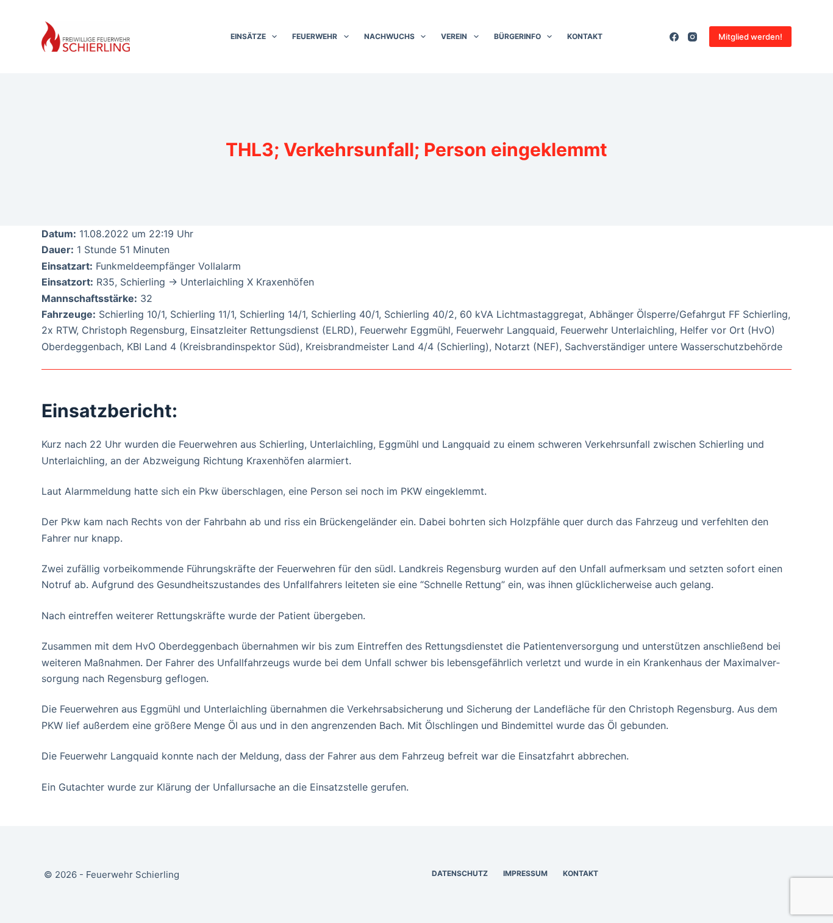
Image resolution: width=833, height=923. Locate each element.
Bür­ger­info (517, 36)
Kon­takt (584, 36)
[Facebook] (674, 36)
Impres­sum (525, 873)
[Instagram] (692, 36)
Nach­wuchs (389, 36)
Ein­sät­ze (248, 36)
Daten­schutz (460, 873)
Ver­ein (454, 36)
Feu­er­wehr (314, 36)
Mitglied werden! (750, 36)
